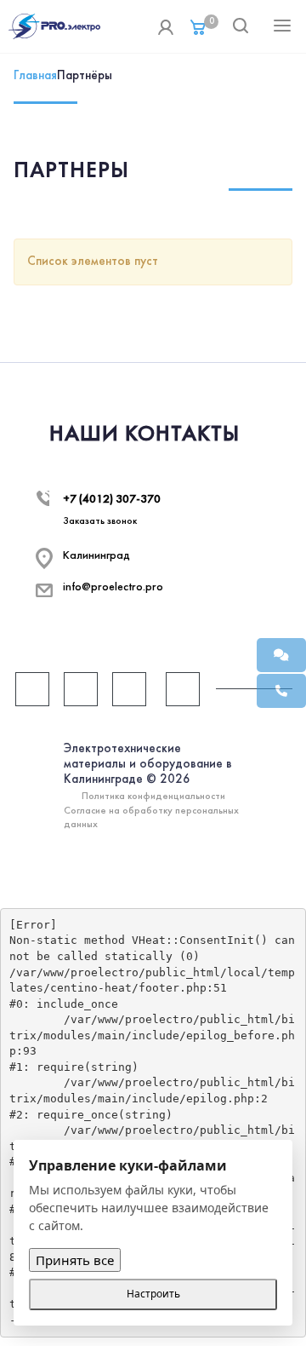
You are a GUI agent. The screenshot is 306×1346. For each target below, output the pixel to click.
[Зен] (183, 689)
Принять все (75, 1259)
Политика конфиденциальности (153, 796)
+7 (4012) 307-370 (112, 499)
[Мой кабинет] (165, 26)
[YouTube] (129, 689)
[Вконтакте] (32, 689)
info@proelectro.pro (113, 587)
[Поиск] (240, 27)
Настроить (153, 1293)
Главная (35, 76)
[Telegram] (81, 689)
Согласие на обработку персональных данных (151, 818)
